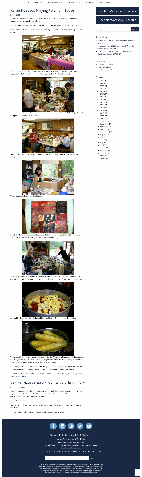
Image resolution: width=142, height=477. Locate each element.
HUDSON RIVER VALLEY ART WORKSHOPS (45, 3)
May (101, 142)
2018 (102, 91)
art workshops (21, 374)
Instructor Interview (106, 64)
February (103, 150)
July (101, 137)
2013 (102, 105)
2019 (102, 88)
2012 (102, 107)
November (104, 126)
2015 (102, 99)
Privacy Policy (96, 451)
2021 (102, 83)
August (102, 134)
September (104, 132)
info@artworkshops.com (71, 448)
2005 (102, 158)
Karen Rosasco (16, 18)
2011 (102, 110)
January (103, 153)
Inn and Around (72, 369)
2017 (102, 94)
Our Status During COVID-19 (109, 54)
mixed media (52, 374)
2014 (102, 102)
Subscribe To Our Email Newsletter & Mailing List (71, 435)
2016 (102, 97)
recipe (50, 405)
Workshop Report (105, 70)
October (103, 129)
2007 (102, 121)
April (102, 145)
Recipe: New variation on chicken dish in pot (47, 382)
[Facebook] (53, 426)
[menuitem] (45, 3)
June (101, 140)
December (104, 124)
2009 (102, 116)
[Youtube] (89, 426)
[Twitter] (80, 426)
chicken (31, 374)
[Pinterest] (71, 426)
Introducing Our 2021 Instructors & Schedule (116, 51)
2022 (102, 80)
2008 (102, 118)
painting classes (76, 374)
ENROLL (92, 3)
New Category (64, 374)
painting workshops (18, 376)
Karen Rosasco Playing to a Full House (42, 10)
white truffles (58, 412)
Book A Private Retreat (107, 49)
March (102, 148)
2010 (102, 113)
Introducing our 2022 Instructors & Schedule (116, 46)
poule (44, 412)
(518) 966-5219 (60, 473)
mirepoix (37, 412)
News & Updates (104, 67)
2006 (102, 156)
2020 (102, 86)
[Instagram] (62, 426)
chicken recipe (28, 412)
